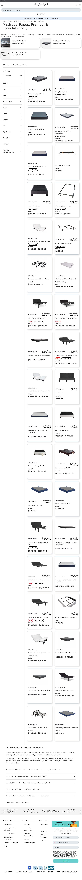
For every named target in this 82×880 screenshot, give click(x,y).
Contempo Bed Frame (62, 430)
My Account (44, 824)
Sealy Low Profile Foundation (37, 166)
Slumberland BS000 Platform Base (66, 279)
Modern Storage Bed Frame (64, 468)
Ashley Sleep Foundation (36, 129)
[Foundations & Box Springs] (46, 43)
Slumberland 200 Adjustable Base (39, 241)
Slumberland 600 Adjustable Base (39, 391)
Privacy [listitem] (50, 872)
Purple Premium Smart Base (37, 318)
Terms (74, 857)
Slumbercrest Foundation (36, 94)
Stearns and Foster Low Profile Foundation (37, 431)
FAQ (5, 846)
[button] (80, 5)
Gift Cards (44, 840)
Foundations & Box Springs (61, 41)
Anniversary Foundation (35, 505)
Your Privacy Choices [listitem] (69, 872)
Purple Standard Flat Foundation (65, 653)
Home (4, 21)
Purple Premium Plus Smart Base (65, 318)
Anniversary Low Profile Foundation (66, 728)
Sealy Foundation (61, 92)
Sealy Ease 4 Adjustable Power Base (38, 543)
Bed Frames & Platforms (19, 52)
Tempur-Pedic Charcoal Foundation (39, 355)
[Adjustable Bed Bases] (5, 43)
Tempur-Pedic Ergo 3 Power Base (38, 580)
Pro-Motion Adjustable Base (64, 690)
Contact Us (7, 824)
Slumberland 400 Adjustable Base (39, 653)
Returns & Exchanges (11, 843)
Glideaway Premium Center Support (66, 617)
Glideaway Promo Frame (63, 206)
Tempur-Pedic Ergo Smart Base (38, 617)
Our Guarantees (9, 833)
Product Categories (30, 843)
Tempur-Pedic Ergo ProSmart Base (66, 355)
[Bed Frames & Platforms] (5, 54)
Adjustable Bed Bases (19, 41)
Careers (26, 839)
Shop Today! (54, 18)
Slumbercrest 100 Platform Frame (38, 279)
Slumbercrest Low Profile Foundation (63, 132)
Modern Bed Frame (34, 206)
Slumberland (14, 872)
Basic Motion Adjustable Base (37, 728)
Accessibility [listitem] (41, 872)
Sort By (15, 65)
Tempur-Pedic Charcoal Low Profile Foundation (66, 543)
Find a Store (44, 828)
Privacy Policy (69, 857)
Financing (44, 831)
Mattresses (11, 21)
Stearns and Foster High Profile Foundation (65, 581)
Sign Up (65, 861)
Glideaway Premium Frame (63, 243)
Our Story (27, 824)
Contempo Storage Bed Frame (37, 466)
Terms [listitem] (58, 872)
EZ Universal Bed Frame (63, 165)
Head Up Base (60, 393)
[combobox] (41, 10)
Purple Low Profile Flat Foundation (39, 690)
